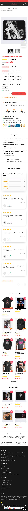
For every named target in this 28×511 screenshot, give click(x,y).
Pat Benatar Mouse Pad (20, 403)
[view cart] (26, 4)
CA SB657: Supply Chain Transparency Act (10, 474)
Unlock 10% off (3, 505)
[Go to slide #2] (17, 51)
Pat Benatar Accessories (11, 8)
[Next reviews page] (25, 284)
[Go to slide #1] (10, 51)
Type (3, 64)
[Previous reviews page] (18, 284)
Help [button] (25, 509)
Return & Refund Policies (6, 484)
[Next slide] (25, 30)
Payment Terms (4, 482)
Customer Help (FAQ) (5, 488)
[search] (24, 4)
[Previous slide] (2, 30)
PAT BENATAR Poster (19, 309)
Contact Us (3, 486)
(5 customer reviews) (12, 59)
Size (2, 68)
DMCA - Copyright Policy (6, 472)
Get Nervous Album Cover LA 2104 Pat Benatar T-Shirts (7, 311)
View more (14, 381)
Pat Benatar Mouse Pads (6, 10)
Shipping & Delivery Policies (6, 480)
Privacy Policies (4, 470)
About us (3, 466)
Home (2, 8)
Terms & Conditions (5, 468)
